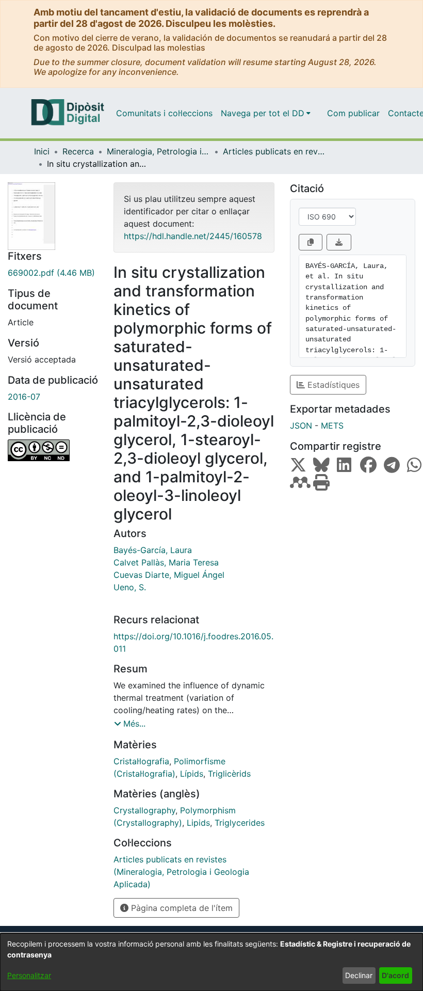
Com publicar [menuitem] (353, 113)
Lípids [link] (191, 773)
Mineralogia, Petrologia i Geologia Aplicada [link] (158, 151)
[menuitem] (266, 113)
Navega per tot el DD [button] (262, 113)
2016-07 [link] (24, 396)
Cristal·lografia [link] (141, 761)
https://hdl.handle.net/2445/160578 (193, 236)
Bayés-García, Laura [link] (152, 550)
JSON (301, 425)
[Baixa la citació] (339, 242)
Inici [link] (42, 151)
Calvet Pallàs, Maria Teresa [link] (166, 562)
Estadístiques (332, 385)
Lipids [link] (198, 822)
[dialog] (211, 962)
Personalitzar (29, 975)
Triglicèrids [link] (229, 773)
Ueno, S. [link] (129, 587)
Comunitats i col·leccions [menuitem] (164, 113)
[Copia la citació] (310, 242)
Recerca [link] (78, 151)
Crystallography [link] (144, 810)
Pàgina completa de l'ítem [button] (180, 908)
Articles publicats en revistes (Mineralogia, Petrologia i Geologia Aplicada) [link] (274, 151)
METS (332, 425)
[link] (53, 272)
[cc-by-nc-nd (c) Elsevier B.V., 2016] (53, 450)
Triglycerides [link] (240, 822)
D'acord (395, 975)
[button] (129, 723)
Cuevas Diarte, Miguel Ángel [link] (168, 575)
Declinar (358, 975)
